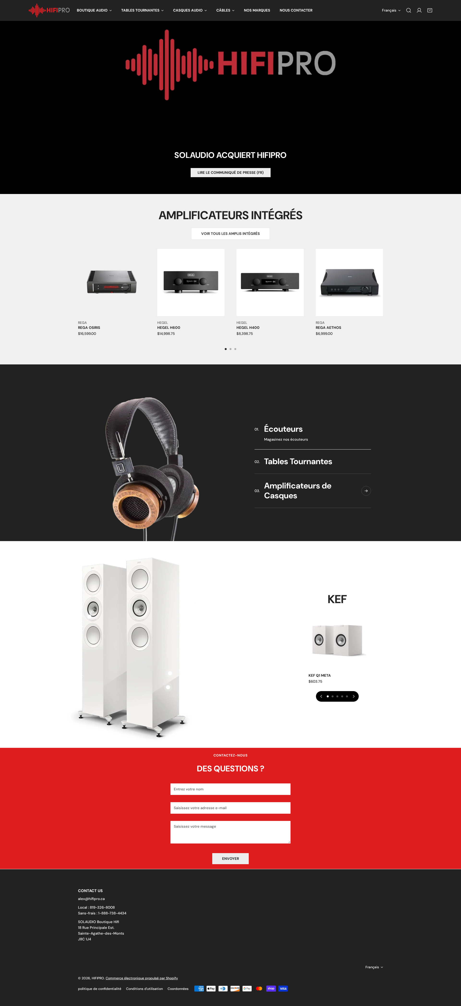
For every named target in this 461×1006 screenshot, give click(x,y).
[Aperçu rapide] (136, 310)
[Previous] (61, 288)
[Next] (399, 288)
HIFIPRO (98, 978)
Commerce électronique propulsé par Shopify (142, 978)
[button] (94, 10)
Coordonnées (178, 989)
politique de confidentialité (99, 989)
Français (389, 10)
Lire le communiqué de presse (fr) (231, 172)
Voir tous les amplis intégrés (230, 233)
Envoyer (230, 858)
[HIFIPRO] (49, 10)
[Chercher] (408, 10)
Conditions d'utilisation (144, 989)
